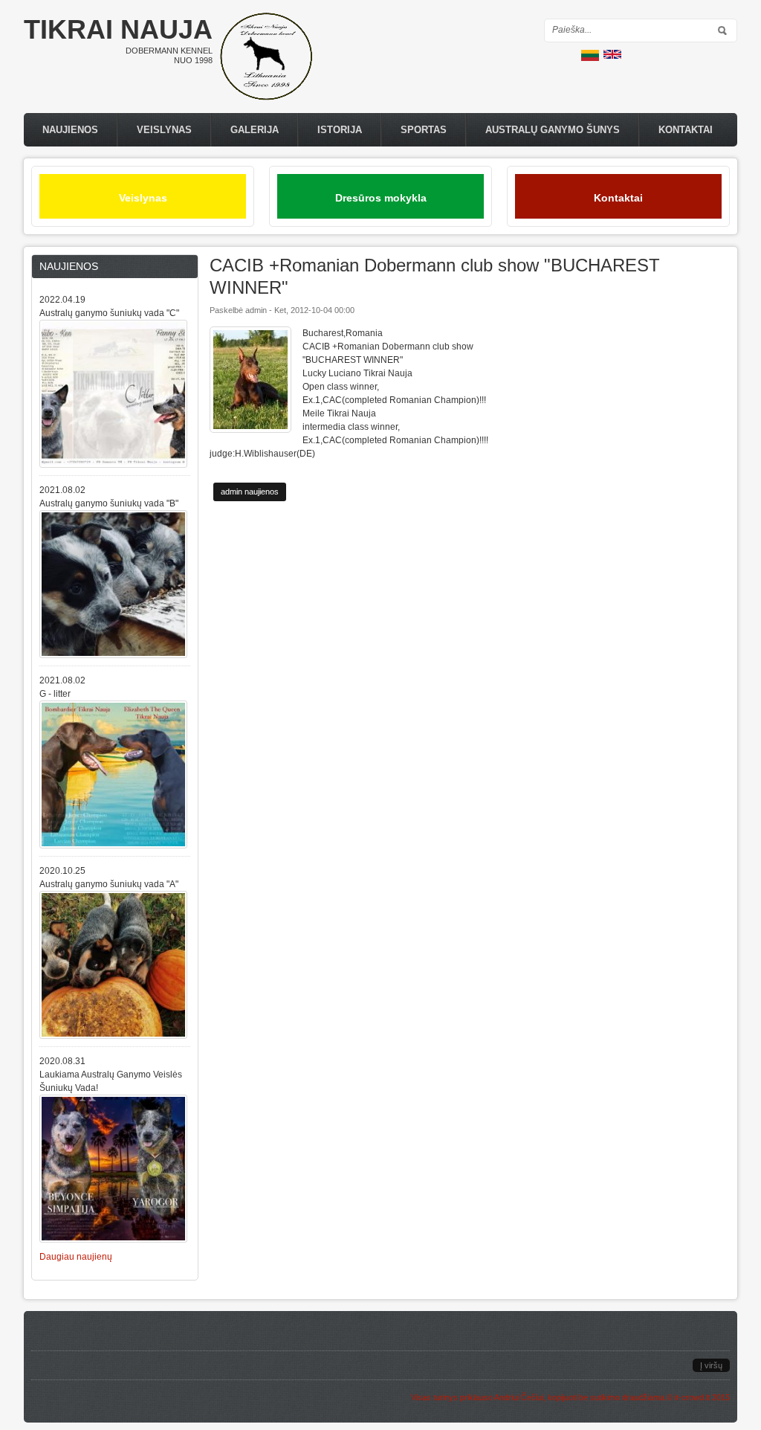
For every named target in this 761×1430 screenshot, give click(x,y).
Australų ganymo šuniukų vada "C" (109, 313)
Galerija (254, 129)
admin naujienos (250, 491)
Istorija (339, 129)
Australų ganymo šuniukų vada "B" (108, 503)
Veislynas (164, 129)
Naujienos (70, 129)
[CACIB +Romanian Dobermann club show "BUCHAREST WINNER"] (590, 58)
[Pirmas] (266, 97)
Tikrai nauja (118, 29)
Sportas (424, 129)
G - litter (55, 694)
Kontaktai (685, 129)
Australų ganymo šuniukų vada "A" (108, 884)
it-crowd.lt (692, 1397)
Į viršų (711, 1365)
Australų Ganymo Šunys (552, 129)
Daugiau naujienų (75, 1257)
